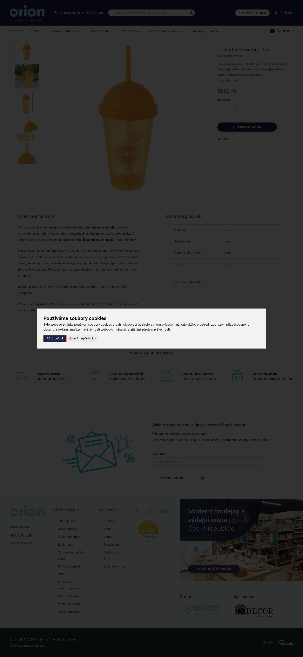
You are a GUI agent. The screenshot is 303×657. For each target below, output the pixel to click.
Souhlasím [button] (55, 338)
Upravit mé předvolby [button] (82, 338)
